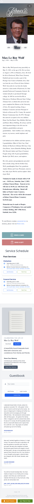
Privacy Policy (12, 496)
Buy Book (17, 344)
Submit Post (17, 395)
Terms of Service (21, 496)
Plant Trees (24, 272)
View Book (8, 344)
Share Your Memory (10, 367)
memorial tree (22, 221)
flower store (20, 224)
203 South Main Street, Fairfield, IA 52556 (18, 268)
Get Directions (10, 272)
